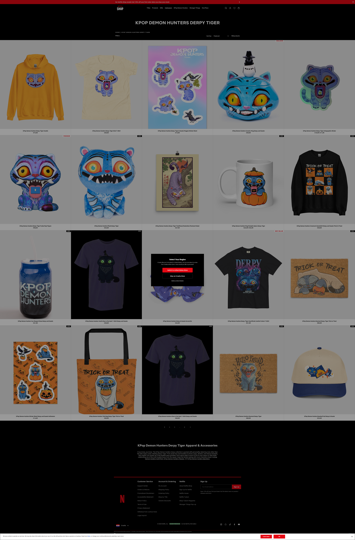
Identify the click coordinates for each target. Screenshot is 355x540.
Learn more (266, 536)
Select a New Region (177, 281)
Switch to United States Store (177, 270)
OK (279, 536)
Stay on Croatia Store (177, 276)
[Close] (352, 537)
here (89, 536)
